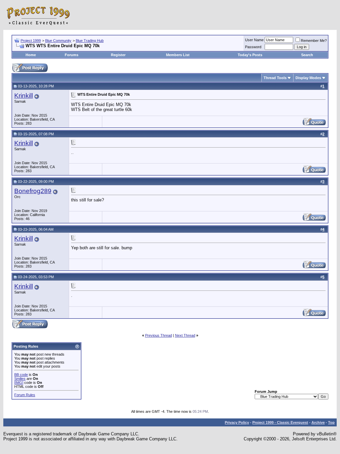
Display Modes (308, 78)
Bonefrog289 (32, 190)
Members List (178, 55)
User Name (254, 40)
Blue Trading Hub (90, 41)
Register (118, 55)
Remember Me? (314, 41)
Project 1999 (31, 41)
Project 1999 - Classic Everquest (280, 422)
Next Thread (185, 335)
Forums (71, 55)
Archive (318, 422)
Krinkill (23, 95)
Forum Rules (24, 395)
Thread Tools (275, 78)
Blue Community (58, 41)
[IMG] (18, 383)
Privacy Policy (237, 422)
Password (253, 47)
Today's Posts (250, 55)
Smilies (20, 379)
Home (31, 55)
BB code (21, 375)
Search (307, 55)
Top (331, 422)
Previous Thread (158, 335)
